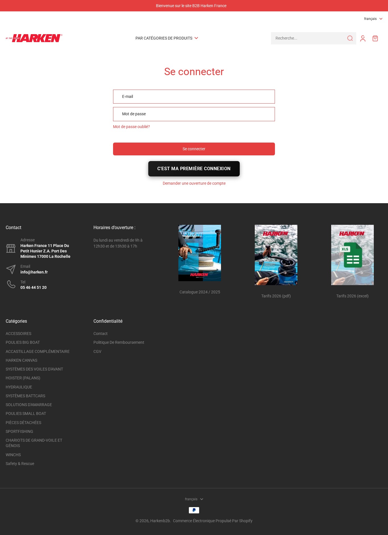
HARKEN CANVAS (21, 360)
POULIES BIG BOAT (23, 342)
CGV (97, 351)
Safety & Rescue (20, 463)
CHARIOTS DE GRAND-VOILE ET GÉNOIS (34, 443)
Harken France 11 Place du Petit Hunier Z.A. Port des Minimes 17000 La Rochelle (45, 251)
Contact (100, 333)
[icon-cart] (375, 38)
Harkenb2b (160, 520)
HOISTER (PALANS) (23, 378)
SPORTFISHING (19, 431)
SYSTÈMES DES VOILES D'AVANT (34, 369)
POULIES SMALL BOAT (26, 413)
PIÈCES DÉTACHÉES (23, 422)
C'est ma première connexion (194, 168)
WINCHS (13, 454)
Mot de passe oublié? (131, 126)
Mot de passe (134, 114)
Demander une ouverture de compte (194, 183)
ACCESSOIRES (18, 333)
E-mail (127, 96)
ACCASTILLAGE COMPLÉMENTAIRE (38, 351)
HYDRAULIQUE (19, 387)
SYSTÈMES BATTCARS (25, 396)
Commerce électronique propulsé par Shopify (213, 520)
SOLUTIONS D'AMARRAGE (29, 404)
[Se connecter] (362, 38)
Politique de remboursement (118, 342)
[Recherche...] (350, 38)
